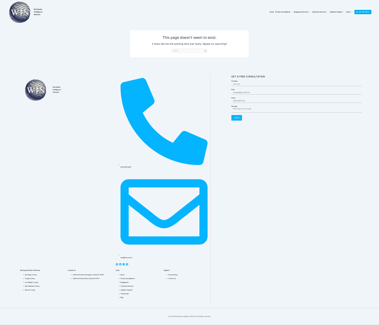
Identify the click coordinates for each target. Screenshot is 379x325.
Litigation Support (336, 12)
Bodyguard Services (301, 12)
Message (234, 106)
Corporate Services (319, 12)
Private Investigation (282, 12)
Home (272, 12)
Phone (233, 98)
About (348, 12)
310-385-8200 (364, 12)
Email (233, 89)
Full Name (234, 81)
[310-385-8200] (357, 12)
